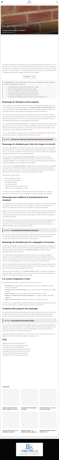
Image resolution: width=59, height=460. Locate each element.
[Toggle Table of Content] (32, 77)
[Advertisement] (29, 51)
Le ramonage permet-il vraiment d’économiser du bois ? (16, 351)
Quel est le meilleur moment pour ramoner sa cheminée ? (16, 349)
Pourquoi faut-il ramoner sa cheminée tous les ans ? (15, 345)
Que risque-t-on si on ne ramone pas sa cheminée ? (15, 355)
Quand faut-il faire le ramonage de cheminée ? (13, 343)
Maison (4, 28)
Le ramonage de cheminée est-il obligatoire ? (13, 347)
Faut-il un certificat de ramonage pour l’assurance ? (15, 353)
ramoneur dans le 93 (43, 133)
